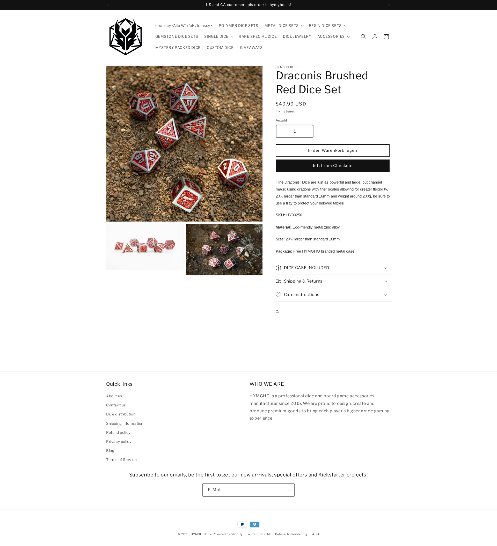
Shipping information (124, 423)
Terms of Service (121, 459)
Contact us (116, 405)
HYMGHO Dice (202, 534)
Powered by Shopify (228, 534)
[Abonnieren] (288, 490)
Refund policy (118, 432)
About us (114, 396)
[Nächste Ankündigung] (389, 5)
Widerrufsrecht (258, 534)
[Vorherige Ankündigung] (108, 5)
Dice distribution (120, 414)
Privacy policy (118, 441)
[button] (283, 25)
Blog (110, 450)
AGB (315, 534)
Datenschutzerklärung (291, 534)
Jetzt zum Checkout (332, 165)
